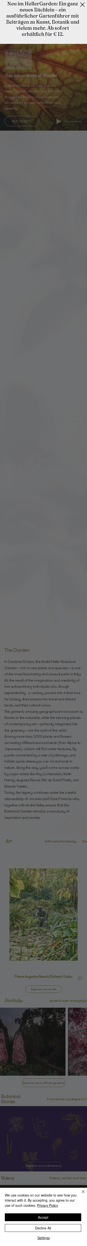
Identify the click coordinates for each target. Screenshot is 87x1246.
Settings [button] (43, 1237)
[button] (82, 4)
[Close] (80, 1194)
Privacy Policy (47, 1205)
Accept (43, 1217)
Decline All (43, 1228)
